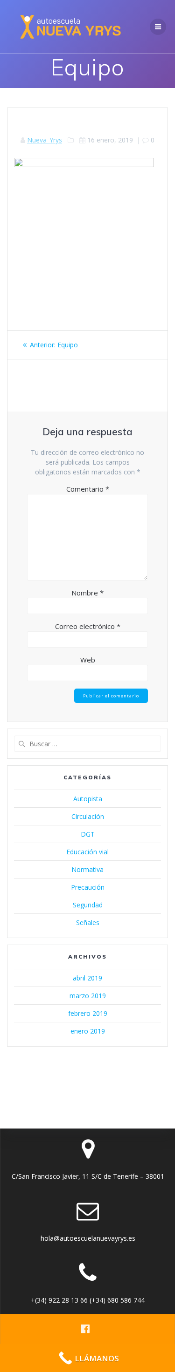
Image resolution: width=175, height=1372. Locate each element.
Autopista (87, 798)
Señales (87, 922)
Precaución (88, 887)
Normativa (87, 869)
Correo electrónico (87, 626)
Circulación (87, 816)
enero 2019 (87, 1031)
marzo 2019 (88, 995)
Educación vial (87, 851)
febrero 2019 (87, 1013)
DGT (88, 834)
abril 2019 (87, 977)
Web (87, 659)
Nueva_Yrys (44, 139)
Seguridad (88, 904)
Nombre (87, 592)
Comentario (87, 488)
